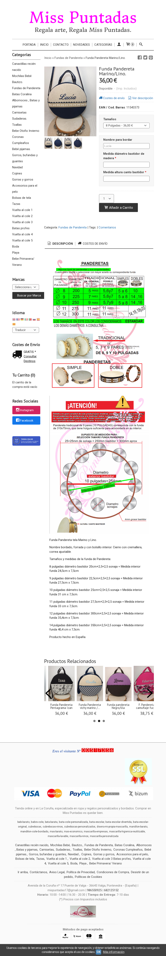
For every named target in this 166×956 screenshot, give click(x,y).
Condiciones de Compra (113, 872)
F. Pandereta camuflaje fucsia (146, 706)
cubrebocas (34, 826)
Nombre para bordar (117, 140)
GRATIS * (30, 352)
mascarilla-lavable (58, 836)
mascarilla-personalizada (104, 836)
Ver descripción (142, 98)
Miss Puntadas (83, 17)
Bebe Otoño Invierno (25, 131)
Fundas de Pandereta (26, 88)
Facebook (26, 420)
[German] (22, 320)
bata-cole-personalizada (73, 821)
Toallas (17, 125)
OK (98, 952)
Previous (48, 693)
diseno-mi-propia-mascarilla (112, 826)
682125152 (111, 890)
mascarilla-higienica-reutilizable (127, 831)
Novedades (81, 45)
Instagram (27, 410)
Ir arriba (23, 872)
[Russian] (34, 320)
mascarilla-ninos (79, 836)
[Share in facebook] (140, 57)
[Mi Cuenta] (119, 44)
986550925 (94, 890)
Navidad (17, 167)
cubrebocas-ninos (53, 826)
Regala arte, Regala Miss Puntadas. (83, 30)
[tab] (59, 244)
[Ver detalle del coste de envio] (18, 355)
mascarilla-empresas (96, 831)
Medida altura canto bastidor (124, 172)
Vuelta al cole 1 (22, 210)
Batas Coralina (22, 94)
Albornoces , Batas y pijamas (26, 103)
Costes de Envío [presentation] (94, 243)
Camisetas (19, 112)
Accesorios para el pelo (24, 189)
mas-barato (56, 831)
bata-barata (51, 822)
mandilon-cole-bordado (34, 831)
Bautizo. (17, 82)
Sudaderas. (19, 118)
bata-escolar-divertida (118, 821)
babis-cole (37, 821)
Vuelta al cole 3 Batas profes (22, 225)
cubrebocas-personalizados (79, 826)
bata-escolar (96, 821)
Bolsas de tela (21, 198)
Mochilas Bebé (22, 76)
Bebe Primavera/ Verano (23, 262)
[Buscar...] (141, 44)
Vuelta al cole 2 (22, 216)
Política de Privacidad (81, 872)
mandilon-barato (138, 826)
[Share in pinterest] (151, 57)
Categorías (103, 45)
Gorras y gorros (22, 179)
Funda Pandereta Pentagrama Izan (61, 706)
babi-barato (23, 822)
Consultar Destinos (30, 359)
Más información (113, 952)
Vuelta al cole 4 (22, 234)
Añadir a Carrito (120, 207)
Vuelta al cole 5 (22, 240)
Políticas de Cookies (88, 877)
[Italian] (26, 320)
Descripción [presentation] (62, 243)
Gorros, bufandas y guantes (25, 158)
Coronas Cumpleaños (20, 140)
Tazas (16, 204)
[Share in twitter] (145, 57)
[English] (14, 320)
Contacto (61, 45)
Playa (15, 252)
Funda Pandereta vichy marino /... (90, 706)
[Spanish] (38, 320)
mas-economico (73, 831)
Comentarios (107, 227)
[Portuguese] (30, 320)
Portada (29, 45)
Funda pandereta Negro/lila (118, 706)
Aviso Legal (57, 872)
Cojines (17, 173)
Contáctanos (38, 872)
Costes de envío (114, 98)
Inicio (44, 45)
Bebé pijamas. (21, 149)
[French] (18, 320)
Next (150, 693)
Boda (15, 246)
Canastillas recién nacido (24, 67)
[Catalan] (14, 325)
